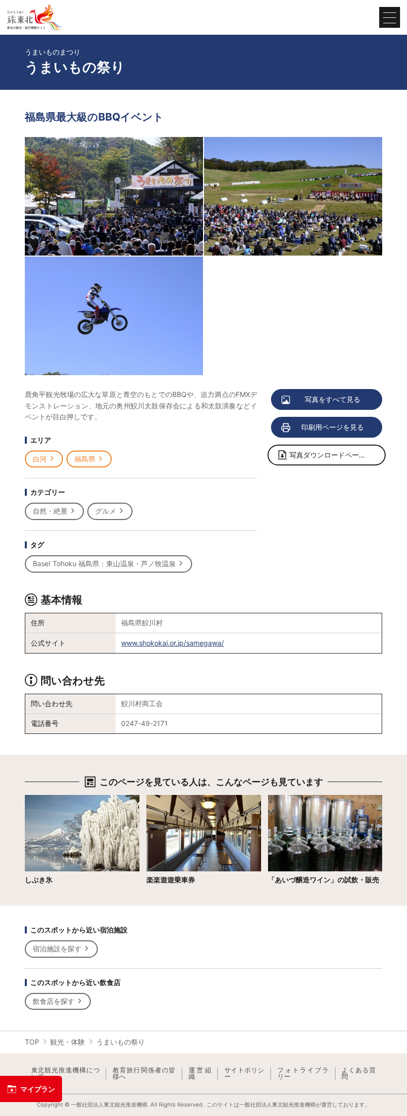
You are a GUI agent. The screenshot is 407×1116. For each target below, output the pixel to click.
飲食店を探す (53, 1001)
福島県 (84, 459)
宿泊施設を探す (57, 948)
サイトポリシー (244, 1073)
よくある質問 (358, 1073)
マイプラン (37, 1089)
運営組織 (200, 1073)
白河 (40, 459)
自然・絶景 (50, 511)
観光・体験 (67, 1042)
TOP (32, 1042)
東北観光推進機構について (65, 1073)
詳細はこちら (46, 799)
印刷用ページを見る (332, 427)
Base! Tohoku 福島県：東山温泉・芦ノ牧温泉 (104, 563)
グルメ (105, 511)
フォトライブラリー (303, 1073)
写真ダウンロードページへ (331, 455)
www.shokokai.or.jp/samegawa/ (172, 643)
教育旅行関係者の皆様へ (144, 1073)
